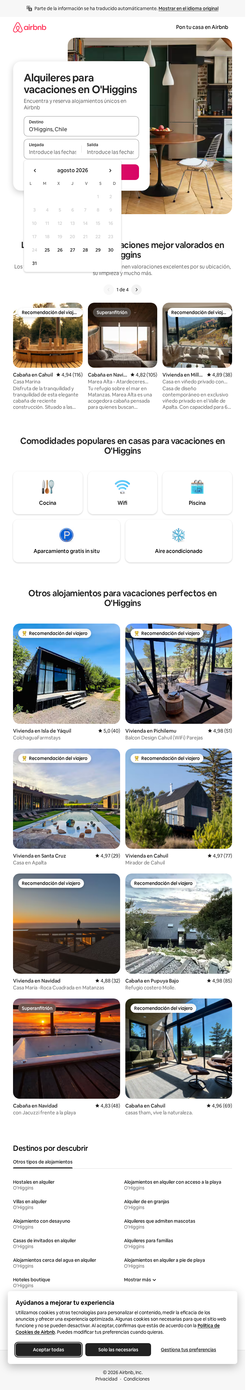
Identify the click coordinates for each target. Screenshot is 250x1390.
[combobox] (81, 129)
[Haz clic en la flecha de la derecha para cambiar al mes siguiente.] (110, 170)
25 (47, 250)
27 (72, 250)
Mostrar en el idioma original (188, 8)
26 (59, 250)
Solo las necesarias (118, 1350)
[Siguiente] (136, 289)
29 (98, 250)
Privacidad (106, 1379)
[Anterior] (109, 289)
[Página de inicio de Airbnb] (29, 27)
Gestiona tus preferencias (188, 1350)
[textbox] (52, 152)
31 (34, 263)
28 (85, 250)
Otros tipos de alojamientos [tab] (43, 1162)
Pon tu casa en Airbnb (202, 27)
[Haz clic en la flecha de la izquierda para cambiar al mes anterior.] (35, 170)
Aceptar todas (48, 1350)
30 (111, 250)
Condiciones (137, 1379)
